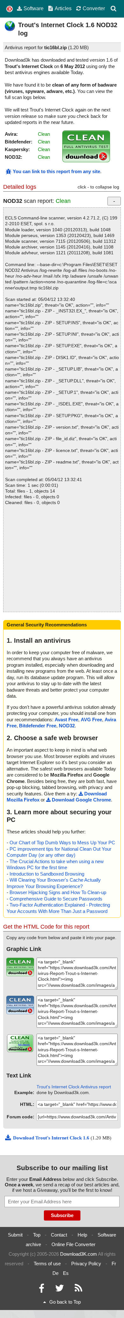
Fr (114, 1263)
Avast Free (66, 719)
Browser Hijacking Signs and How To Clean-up (58, 892)
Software (34, 8)
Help (82, 1235)
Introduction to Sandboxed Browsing (47, 874)
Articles (63, 8)
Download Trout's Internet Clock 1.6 (52, 1137)
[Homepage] (9, 9)
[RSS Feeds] (79, 1289)
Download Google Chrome (81, 799)
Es (66, 1273)
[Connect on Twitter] (59, 1289)
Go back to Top (65, 1302)
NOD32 (67, 725)
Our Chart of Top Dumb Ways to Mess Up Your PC (62, 842)
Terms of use (47, 1263)
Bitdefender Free (37, 725)
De (55, 1273)
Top (36, 1235)
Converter (94, 8)
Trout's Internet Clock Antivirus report (74, 1086)
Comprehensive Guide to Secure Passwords (56, 898)
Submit (15, 1235)
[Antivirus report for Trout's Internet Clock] (86, 160)
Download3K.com (78, 1254)
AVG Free (91, 719)
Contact (59, 1235)
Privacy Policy (86, 1263)
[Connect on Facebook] (41, 1289)
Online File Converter (73, 1244)
